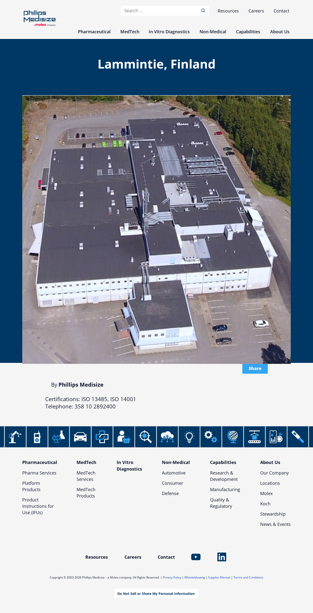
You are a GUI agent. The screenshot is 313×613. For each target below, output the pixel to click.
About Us (270, 462)
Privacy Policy (172, 577)
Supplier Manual (219, 577)
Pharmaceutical (39, 462)
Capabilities (223, 462)
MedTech (86, 462)
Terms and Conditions (248, 577)
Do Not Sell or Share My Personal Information (156, 593)
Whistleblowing (194, 577)
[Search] (204, 11)
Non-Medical (176, 462)
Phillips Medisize (40, 18)
